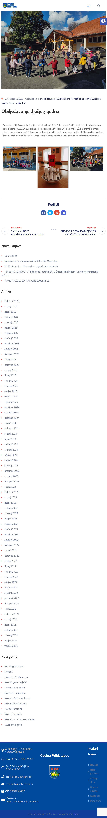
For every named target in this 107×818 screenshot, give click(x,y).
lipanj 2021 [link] (10, 624)
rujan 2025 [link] (10, 359)
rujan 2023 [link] (10, 486)
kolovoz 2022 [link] (11, 555)
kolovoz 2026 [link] (11, 301)
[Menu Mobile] (88, 6)
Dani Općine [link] (10, 256)
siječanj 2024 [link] (11, 465)
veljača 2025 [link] (11, 396)
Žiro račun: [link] (22, 800)
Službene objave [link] (13, 724)
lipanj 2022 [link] (10, 566)
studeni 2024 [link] (11, 412)
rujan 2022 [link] (10, 550)
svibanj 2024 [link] (11, 444)
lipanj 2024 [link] (10, 439)
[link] (103, 21)
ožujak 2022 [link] (10, 582)
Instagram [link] (95, 800)
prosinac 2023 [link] (12, 471)
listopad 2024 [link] (11, 418)
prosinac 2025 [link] (12, 343)
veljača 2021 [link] (11, 646)
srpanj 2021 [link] (10, 619)
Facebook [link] (95, 795)
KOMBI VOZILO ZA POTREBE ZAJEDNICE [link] (26, 280)
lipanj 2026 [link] (10, 311)
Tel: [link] (19, 776)
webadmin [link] (21, 103)
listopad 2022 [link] (11, 545)
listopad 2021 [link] (11, 603)
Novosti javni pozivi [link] (14, 687)
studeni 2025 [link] (11, 349)
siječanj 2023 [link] (11, 529)
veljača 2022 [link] (11, 587)
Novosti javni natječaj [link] (15, 682)
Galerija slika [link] (94, 780)
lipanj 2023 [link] (10, 502)
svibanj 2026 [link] (11, 317)
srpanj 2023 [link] (10, 497)
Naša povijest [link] (94, 771)
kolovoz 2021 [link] (11, 614)
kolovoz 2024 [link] (11, 428)
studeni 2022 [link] (11, 540)
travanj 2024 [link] (11, 449)
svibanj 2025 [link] (11, 380)
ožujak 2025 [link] (10, 391)
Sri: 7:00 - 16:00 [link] (18, 768)
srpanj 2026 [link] (10, 306)
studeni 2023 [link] (11, 476)
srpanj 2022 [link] (10, 561)
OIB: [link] (15, 791)
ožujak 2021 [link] (10, 640)
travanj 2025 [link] (11, 386)
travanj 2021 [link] (11, 635)
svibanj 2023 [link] (11, 508)
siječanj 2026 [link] (11, 338)
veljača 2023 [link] (11, 524)
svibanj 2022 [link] (11, 571)
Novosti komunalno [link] (15, 693)
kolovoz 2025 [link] (11, 365)
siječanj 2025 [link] (11, 402)
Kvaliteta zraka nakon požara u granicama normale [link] (31, 266)
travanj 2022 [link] (11, 577)
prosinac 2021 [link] (12, 598)
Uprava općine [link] (94, 789)
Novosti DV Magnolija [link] (16, 677)
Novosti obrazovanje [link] (81, 98)
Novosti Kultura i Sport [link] (58, 98)
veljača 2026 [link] (11, 333)
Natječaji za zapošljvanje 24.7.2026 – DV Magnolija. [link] (31, 261)
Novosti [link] (42, 98)
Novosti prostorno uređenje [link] (19, 719)
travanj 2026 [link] (11, 322)
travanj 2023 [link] (11, 513)
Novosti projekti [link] (13, 709)
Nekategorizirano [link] (13, 666)
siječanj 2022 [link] (11, 593)
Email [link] (19, 783)
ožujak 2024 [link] (10, 455)
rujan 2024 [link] (10, 423)
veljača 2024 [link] (11, 460)
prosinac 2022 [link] (12, 534)
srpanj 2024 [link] (10, 433)
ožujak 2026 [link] (10, 327)
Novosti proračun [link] (13, 714)
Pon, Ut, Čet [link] (20, 759)
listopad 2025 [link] (11, 354)
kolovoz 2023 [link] (11, 492)
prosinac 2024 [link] (12, 407)
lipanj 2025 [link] (10, 375)
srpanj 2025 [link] (10, 370)
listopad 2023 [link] (11, 481)
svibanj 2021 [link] (11, 630)
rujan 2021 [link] (10, 608)
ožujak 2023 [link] (10, 518)
